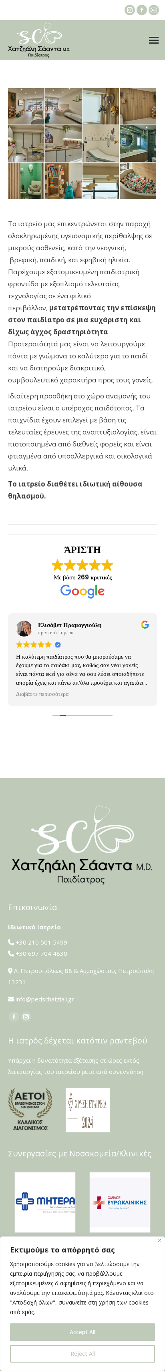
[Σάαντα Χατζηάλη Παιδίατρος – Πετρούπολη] (26, 106)
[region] (82, 1303)
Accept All (82, 1332)
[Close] (159, 1240)
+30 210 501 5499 (41, 942)
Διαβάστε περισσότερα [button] (42, 694)
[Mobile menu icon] (154, 40)
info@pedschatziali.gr (45, 999)
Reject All (82, 1353)
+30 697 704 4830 (41, 953)
